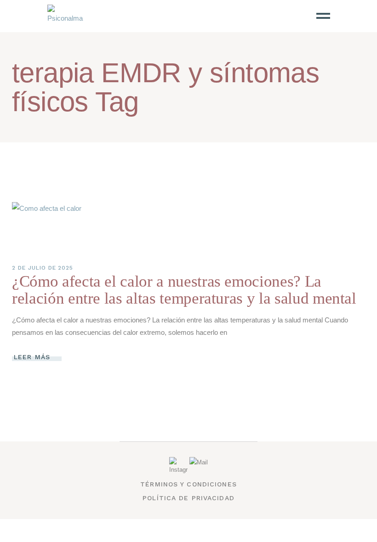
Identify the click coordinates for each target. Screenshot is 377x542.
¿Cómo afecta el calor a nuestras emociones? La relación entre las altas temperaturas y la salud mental (184, 289)
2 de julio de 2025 (42, 268)
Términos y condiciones (188, 484)
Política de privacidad (188, 498)
